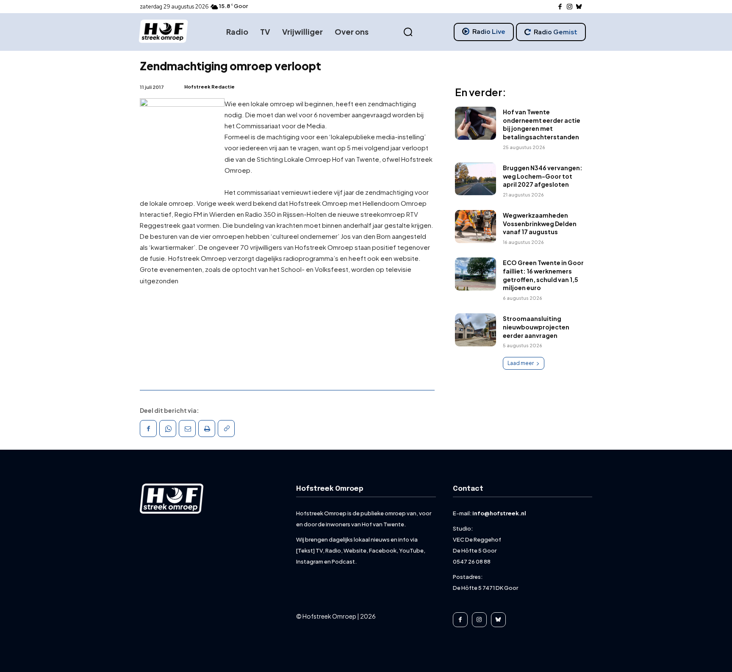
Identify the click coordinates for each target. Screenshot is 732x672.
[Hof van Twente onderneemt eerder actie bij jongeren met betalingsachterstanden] (475, 123)
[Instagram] (569, 7)
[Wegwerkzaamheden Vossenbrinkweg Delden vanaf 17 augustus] (475, 226)
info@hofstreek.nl (499, 513)
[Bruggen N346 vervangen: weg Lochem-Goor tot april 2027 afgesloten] (475, 179)
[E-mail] (187, 428)
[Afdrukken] (206, 428)
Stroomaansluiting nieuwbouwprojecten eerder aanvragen (536, 327)
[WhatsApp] (167, 428)
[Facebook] (560, 7)
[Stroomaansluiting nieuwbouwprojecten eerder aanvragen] (475, 329)
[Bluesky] (579, 7)
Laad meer (520, 363)
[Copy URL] (226, 428)
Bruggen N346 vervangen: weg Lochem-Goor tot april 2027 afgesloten (542, 176)
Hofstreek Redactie (209, 86)
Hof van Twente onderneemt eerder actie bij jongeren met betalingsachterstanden (541, 124)
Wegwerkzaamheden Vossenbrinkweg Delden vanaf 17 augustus (540, 223)
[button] (408, 32)
